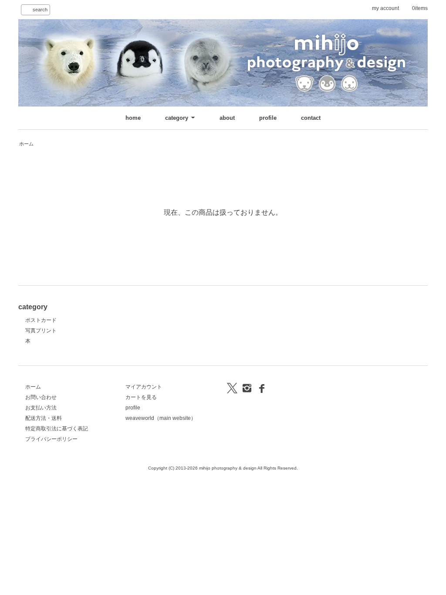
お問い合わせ (41, 397)
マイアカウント (143, 387)
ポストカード (41, 320)
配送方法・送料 (43, 418)
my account (385, 8)
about (227, 118)
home (133, 118)
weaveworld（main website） (160, 418)
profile (268, 118)
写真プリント (41, 331)
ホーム (26, 143)
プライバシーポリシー (51, 439)
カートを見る (141, 397)
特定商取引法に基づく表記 (56, 429)
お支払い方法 (41, 408)
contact (311, 118)
